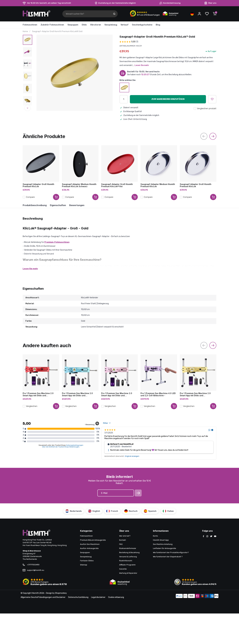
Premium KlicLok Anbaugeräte (93, 540)
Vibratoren (95, 25)
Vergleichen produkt (206, 108)
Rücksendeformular (127, 548)
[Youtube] (215, 536)
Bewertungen (76, 205)
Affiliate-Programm (127, 565)
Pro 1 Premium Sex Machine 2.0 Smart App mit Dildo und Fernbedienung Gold (195, 394)
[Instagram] (207, 536)
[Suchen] (114, 13)
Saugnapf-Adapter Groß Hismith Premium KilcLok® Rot (117, 185)
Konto (155, 536)
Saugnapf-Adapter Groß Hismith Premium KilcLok (195, 185)
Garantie (123, 569)
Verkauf (124, 25)
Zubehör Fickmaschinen (52, 25)
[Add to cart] (56, 197)
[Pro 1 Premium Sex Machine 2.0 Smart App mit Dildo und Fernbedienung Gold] (198, 372)
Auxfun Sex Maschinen (90, 544)
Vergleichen (31, 406)
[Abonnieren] (138, 493)
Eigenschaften (58, 205)
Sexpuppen (72, 25)
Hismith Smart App (161, 540)
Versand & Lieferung (128, 557)
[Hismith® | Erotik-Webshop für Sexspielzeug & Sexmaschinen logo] (36, 16)
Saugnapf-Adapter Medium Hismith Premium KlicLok (158, 185)
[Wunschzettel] (207, 13)
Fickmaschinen (30, 25)
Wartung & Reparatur (128, 573)
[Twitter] (211, 536)
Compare (30, 197)
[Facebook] (203, 536)
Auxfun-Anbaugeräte (89, 548)
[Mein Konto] (199, 13)
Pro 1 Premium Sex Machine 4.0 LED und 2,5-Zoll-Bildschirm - (158, 394)
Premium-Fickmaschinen (56, 242)
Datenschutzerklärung (78, 597)
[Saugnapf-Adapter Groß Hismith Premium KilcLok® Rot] (119, 163)
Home (25, 31)
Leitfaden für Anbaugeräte (164, 548)
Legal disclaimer (98, 597)
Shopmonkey (61, 593)
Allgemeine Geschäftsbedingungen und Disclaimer (43, 597)
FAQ (121, 544)
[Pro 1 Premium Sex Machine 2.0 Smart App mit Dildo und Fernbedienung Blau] (80, 372)
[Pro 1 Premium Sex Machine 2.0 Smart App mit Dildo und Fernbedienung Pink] (119, 372)
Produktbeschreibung (35, 205)
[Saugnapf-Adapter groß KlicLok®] (124, 87)
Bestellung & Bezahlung (129, 552)
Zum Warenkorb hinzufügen (168, 99)
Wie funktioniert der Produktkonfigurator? (171, 552)
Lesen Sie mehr (142, 65)
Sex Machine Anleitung (162, 544)
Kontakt (122, 540)
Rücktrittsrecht (125, 561)
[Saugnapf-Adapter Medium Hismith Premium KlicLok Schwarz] (80, 163)
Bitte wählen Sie (127, 80)
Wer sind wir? (124, 536)
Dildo (84, 25)
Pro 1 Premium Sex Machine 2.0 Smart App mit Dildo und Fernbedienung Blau (77, 394)
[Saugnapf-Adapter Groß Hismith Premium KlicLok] (41, 163)
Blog (158, 25)
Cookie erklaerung (116, 597)
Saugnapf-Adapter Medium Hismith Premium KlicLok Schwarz (79, 185)
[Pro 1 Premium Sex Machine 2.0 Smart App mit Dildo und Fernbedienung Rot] (41, 372)
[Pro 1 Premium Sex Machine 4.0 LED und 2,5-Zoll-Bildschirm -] (159, 372)
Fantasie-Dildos (87, 561)
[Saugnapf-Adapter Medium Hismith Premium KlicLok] (159, 163)
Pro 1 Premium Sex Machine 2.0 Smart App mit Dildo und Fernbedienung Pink (116, 394)
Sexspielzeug (110, 25)
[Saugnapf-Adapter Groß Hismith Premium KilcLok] (198, 163)
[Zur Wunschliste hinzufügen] (212, 99)
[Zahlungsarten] (179, 596)
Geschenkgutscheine (142, 25)
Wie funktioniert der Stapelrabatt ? (168, 557)
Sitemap (83, 565)
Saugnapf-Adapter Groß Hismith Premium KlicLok (38, 185)
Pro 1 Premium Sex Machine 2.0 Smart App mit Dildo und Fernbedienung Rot (38, 394)
